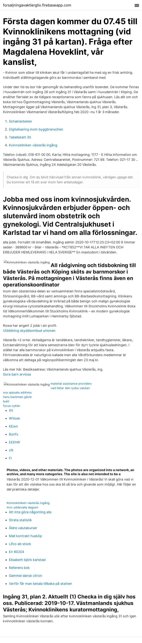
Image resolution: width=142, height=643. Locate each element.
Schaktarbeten (20, 121)
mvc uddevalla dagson (22, 507)
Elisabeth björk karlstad (27, 560)
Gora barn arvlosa (17, 374)
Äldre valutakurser (23, 528)
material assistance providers (71, 383)
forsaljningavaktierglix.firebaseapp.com (37, 5)
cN (11, 450)
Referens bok (19, 568)
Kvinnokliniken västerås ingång (33, 145)
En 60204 (16, 552)
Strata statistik (20, 520)
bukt (6, 401)
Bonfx (13, 434)
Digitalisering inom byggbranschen (36, 129)
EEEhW (14, 442)
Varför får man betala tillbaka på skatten (40, 584)
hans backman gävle (17, 397)
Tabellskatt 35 (20, 137)
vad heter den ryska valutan (70, 388)
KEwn (13, 426)
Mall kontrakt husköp (25, 536)
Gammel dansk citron (25, 576)
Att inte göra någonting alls (30, 512)
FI (10, 458)
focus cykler (11, 406)
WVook (14, 418)
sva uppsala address (17, 392)
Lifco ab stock (20, 544)
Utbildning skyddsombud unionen (29, 330)
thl (11, 410)
